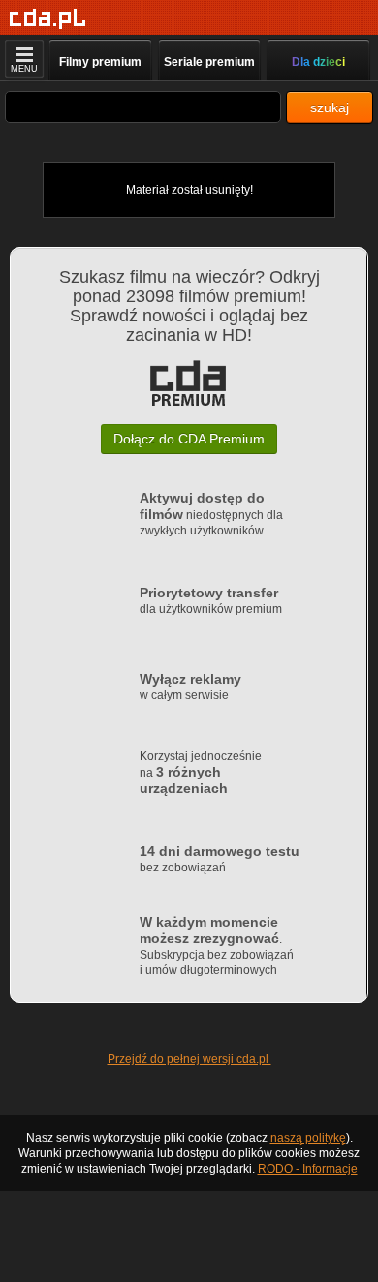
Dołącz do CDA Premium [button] (189, 438)
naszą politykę (308, 1138)
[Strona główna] (48, 19)
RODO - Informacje (308, 1168)
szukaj (329, 107)
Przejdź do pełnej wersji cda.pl (189, 1059)
